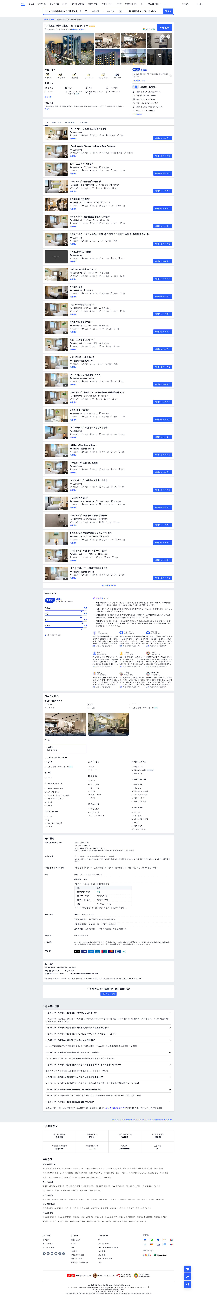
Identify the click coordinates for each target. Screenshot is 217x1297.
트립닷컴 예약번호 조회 (127, 1217)
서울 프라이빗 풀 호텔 (117, 1208)
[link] (185, 4)
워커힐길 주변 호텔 (133, 1186)
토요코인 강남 (153, 1173)
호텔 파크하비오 (81, 1173)
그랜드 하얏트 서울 (95, 1173)
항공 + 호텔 (54, 4)
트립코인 (76, 1217)
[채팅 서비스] (187, 1284)
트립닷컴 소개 (76, 1240)
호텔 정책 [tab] (84, 122)
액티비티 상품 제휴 (105, 1258)
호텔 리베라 (47, 1177)
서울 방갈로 (59, 1208)
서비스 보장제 (48, 1243)
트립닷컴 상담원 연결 (144, 1217)
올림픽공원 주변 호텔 (103, 1186)
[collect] (187, 1269)
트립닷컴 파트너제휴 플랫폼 (108, 1247)
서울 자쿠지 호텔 (133, 1208)
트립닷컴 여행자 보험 (77, 1221)
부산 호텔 (55, 1199)
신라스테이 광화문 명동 (80, 1177)
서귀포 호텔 (103, 1199)
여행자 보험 (93, 4)
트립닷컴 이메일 (87, 1217)
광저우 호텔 (160, 1199)
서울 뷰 (76, 1208)
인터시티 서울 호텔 (66, 1173)
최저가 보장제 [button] (150, 29)
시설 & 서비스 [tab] (70, 122)
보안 (99, 1262)
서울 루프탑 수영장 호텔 (99, 1208)
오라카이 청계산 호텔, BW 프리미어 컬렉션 (121, 1168)
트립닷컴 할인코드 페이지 (115, 1108)
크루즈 (119, 4)
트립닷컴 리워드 (153, 4)
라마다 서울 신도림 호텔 (61, 1177)
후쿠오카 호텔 (84, 1199)
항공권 (31, 4)
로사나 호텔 (47, 1168)
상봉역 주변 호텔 (95, 1191)
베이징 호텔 (141, 1199)
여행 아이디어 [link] (131, 4)
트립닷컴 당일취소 (49, 1221)
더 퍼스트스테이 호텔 (50, 1173)
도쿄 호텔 (94, 1199)
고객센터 (46, 1240)
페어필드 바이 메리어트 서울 (101, 1177)
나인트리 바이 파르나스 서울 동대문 (66, 25)
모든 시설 (48, 97)
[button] (165, 4)
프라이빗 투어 (107, 4)
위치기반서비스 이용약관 (79, 1262)
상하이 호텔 (122, 1199)
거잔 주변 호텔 (48, 1191)
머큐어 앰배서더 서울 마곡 (94, 1168)
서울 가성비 (84, 1208)
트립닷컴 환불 (63, 1221)
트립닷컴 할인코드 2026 (137, 1221)
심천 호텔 (150, 1199)
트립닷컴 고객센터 (160, 1217)
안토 (117, 1173)
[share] (187, 1276)
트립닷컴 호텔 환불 (120, 1221)
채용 (72, 1247)
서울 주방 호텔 (146, 1208)
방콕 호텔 (131, 1199)
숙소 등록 (101, 1251)
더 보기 (47, 109)
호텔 (121, 1120)
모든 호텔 (101, 1255)
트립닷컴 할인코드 (49, 1217)
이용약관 (74, 1251)
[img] (69, 49)
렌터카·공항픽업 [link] (78, 4)
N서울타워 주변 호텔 (62, 1191)
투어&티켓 (42, 4)
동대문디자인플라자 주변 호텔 (53, 1186)
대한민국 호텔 (131, 1120)
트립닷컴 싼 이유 (111, 1217)
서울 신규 (68, 1208)
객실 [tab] (46, 122)
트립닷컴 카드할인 (93, 1221)
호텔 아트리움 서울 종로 (61, 1168)
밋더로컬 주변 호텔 (73, 1186)
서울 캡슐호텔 (48, 1208)
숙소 (23, 4)
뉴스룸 (73, 1243)
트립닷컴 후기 (106, 1221)
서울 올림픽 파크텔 (145, 1168)
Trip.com (115, 1120)
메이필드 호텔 (109, 1173)
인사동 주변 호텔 (88, 1186)
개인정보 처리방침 (77, 1255)
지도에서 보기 (137, 114)
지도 (142, 4)
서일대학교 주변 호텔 (79, 1191)
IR (99, 1240)
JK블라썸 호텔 (158, 1168)
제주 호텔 (63, 1199)
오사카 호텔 (73, 1199)
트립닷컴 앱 (99, 1217)
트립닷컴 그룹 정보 (77, 1258)
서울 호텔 (141, 1120)
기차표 (65, 4)
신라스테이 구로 (78, 1168)
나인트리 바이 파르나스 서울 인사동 (133, 1173)
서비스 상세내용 (48, 1247)
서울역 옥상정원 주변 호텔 (151, 1186)
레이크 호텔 (164, 1173)
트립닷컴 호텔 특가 (64, 1217)
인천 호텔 (112, 1199)
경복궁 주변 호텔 (118, 1186)
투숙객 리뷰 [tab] (56, 122)
